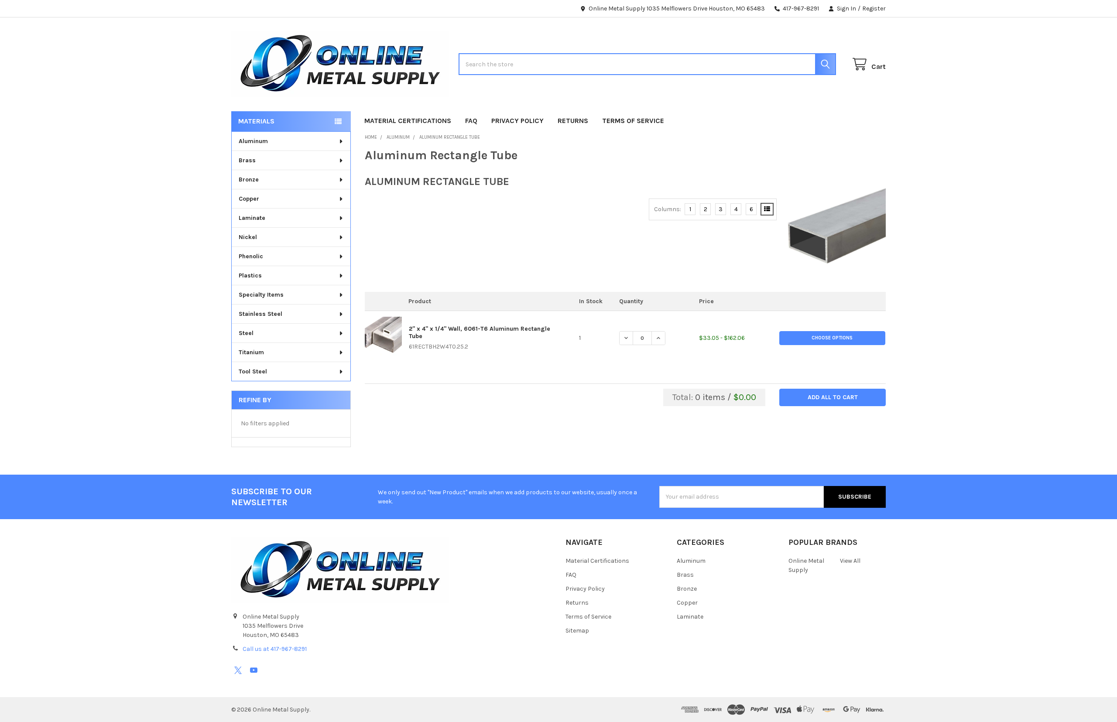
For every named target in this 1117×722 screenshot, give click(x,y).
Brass (247, 160)
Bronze (249, 179)
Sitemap (577, 630)
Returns (573, 120)
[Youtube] (253, 670)
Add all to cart (833, 397)
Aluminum (253, 141)
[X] (238, 670)
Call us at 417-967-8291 (275, 649)
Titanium (251, 352)
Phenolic (251, 256)
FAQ (471, 120)
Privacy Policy (517, 120)
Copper (249, 198)
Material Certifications (407, 120)
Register (874, 8)
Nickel (248, 237)
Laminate (252, 218)
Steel (246, 333)
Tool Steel (253, 371)
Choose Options (832, 338)
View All (850, 561)
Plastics (250, 275)
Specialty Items (261, 294)
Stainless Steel (260, 314)
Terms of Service (633, 120)
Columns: (667, 209)
